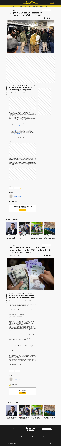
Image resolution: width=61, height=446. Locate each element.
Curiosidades (48, 6)
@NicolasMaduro (14, 129)
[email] (49, 18)
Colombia (20, 6)
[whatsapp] (44, 18)
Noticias (13, 6)
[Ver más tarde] (6, 85)
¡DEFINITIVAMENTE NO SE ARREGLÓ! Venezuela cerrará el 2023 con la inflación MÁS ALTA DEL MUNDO (22, 125)
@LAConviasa (17, 130)
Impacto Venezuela (17, 196)
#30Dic (12, 127)
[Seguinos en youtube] (11, 429)
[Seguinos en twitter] (9, 429)
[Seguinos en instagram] (13, 429)
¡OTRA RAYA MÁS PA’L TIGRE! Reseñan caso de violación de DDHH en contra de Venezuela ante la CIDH (22, 341)
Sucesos (16, 6)
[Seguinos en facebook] (15, 429)
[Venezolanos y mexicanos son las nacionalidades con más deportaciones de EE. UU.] (24, 228)
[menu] (7, 3)
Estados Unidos (25, 6)
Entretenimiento (42, 6)
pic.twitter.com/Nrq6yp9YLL (17, 133)
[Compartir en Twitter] (47, 18)
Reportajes (30, 6)
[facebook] (46, 18)
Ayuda (17, 443)
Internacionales (35, 6)
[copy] (50, 18)
